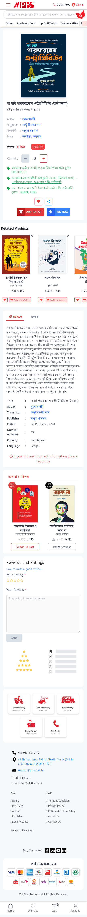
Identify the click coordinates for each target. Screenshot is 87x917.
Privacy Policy (55, 806)
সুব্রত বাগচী (28, 119)
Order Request (62, 547)
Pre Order (16, 806)
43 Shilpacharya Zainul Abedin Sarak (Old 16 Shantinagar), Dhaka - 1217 (45, 761)
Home (14, 801)
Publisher (16, 816)
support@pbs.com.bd (31, 770)
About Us (52, 816)
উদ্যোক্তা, (27, 136)
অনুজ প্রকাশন (30, 131)
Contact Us (53, 822)
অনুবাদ (37, 136)
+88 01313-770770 (28, 753)
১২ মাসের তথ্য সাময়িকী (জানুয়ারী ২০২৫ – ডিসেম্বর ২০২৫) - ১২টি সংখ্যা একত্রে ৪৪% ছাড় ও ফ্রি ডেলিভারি (44, 180)
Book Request (19, 822)
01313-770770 (63, 4)
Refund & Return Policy (60, 811)
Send (14, 638)
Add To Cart (27, 547)
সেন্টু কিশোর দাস (31, 125)
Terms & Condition (58, 801)
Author (15, 811)
